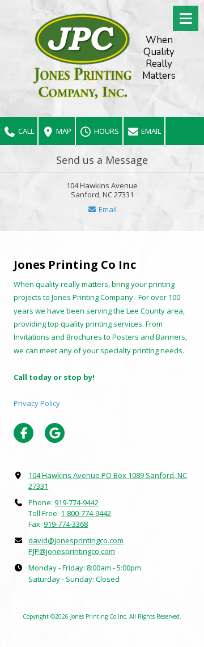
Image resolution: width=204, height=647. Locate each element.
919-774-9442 (76, 502)
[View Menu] (185, 18)
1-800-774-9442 (86, 513)
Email (150, 131)
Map (62, 131)
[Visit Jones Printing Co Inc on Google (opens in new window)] (55, 433)
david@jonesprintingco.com (76, 540)
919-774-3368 (66, 524)
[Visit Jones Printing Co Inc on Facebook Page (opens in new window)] (23, 433)
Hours (105, 131)
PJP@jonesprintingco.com (71, 551)
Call (25, 131)
